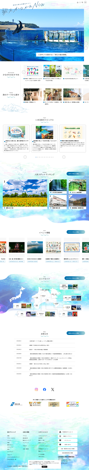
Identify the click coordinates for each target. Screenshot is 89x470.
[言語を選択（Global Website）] (77, 2)
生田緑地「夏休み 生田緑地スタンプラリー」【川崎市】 (58, 259)
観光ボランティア (27, 440)
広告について (41, 442)
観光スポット (10, 444)
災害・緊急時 (26, 449)
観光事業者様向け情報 (67, 453)
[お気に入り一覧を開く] (80, 2)
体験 (8, 442)
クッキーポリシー (35, 464)
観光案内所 (25, 438)
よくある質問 (41, 454)
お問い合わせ (41, 456)
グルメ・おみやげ (11, 438)
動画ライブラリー (42, 451)
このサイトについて (42, 435)
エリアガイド (10, 451)
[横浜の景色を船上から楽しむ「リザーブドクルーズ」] (42, 61)
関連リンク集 (41, 440)
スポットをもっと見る (73, 173)
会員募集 (40, 438)
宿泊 (8, 449)
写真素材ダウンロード (43, 449)
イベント (9, 440)
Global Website (10, 459)
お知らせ (25, 445)
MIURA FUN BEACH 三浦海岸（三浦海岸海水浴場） (39, 259)
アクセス (25, 435)
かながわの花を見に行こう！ (13, 457)
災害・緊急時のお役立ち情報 (67, 448)
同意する (44, 466)
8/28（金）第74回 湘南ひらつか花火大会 (18, 259)
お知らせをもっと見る (73, 333)
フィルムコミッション (43, 445)
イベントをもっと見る (73, 232)
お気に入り (9, 454)
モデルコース (10, 447)
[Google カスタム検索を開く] (82, 2)
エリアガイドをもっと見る (72, 278)
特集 (8, 435)
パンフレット (26, 442)
